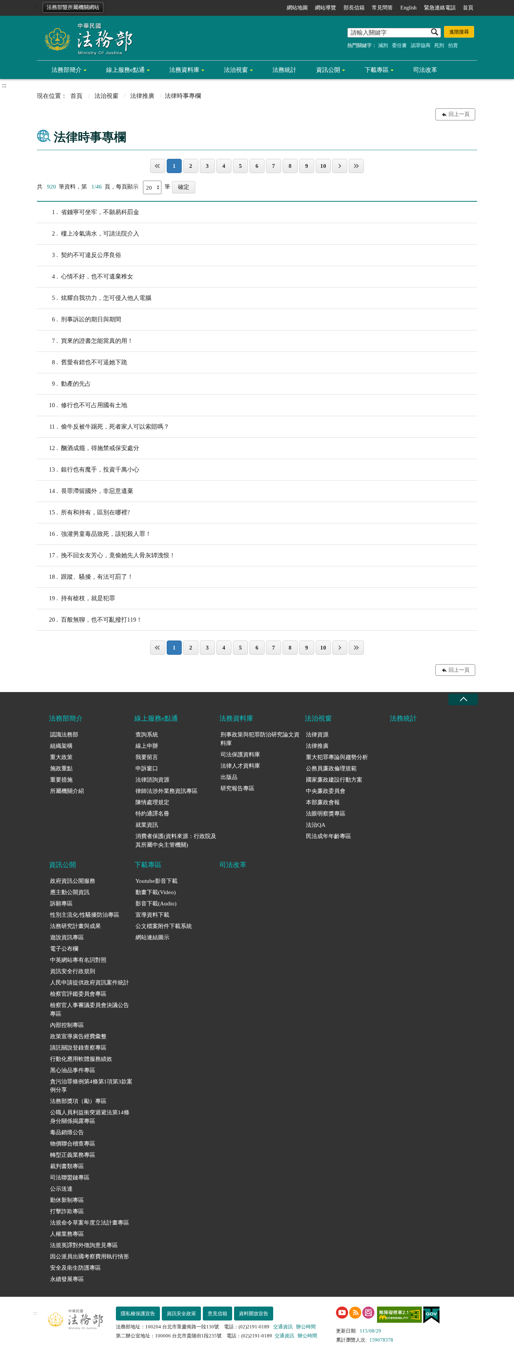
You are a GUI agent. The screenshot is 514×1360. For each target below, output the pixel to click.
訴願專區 (61, 904)
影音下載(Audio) (155, 904)
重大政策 (61, 757)
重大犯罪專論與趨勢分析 (337, 757)
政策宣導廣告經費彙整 (78, 1036)
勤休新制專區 (67, 1200)
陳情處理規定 (152, 802)
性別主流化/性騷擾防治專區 (84, 915)
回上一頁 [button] (459, 114)
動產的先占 (71, 383)
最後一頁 (356, 166)
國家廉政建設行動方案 (334, 780)
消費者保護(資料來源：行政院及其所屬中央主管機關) (175, 840)
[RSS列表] (355, 1313)
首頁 (468, 8)
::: (35, 6)
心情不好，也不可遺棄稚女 (92, 276)
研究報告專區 (237, 788)
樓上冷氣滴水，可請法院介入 (95, 233)
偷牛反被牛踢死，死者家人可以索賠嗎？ (109, 426)
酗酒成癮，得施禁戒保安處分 (94, 448)
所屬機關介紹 (67, 791)
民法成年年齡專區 (328, 836)
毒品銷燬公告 (67, 1132)
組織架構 (61, 746)
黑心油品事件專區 (72, 1070)
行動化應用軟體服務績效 (81, 1059)
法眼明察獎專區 (325, 814)
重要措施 (61, 780)
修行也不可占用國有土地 (88, 405)
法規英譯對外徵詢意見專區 (84, 1245)
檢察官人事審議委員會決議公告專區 (89, 1009)
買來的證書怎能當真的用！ (92, 341)
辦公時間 (306, 1327)
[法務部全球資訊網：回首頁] (86, 38)
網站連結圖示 (152, 937)
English (408, 8)
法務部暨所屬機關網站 (73, 7)
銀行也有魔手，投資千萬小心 (94, 469)
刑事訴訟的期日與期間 (86, 319)
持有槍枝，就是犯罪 (82, 598)
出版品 (229, 777)
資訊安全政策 (181, 1313)
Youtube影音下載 (156, 881)
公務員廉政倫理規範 (331, 768)
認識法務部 (64, 735)
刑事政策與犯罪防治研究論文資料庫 (260, 739)
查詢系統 (146, 735)
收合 (463, 699)
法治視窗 (236, 70)
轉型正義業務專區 (72, 1155)
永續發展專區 (67, 1279)
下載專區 (377, 70)
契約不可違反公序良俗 (86, 255)
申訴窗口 (146, 768)
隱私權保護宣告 (138, 1313)
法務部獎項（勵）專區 (78, 1101)
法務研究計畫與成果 (75, 926)
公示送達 (61, 1189)
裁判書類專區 (67, 1166)
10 (323, 166)
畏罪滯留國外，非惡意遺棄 (91, 491)
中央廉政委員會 (325, 791)
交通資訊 (283, 1327)
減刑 (383, 45)
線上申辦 (146, 746)
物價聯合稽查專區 (72, 1144)
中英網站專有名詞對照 (78, 960)
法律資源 (317, 735)
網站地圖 (297, 8)
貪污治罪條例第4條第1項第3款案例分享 (91, 1086)
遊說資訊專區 (67, 937)
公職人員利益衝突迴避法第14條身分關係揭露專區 (89, 1116)
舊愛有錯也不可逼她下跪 (89, 362)
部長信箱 (354, 8)
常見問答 (382, 8)
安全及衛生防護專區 (75, 1268)
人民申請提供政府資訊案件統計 (89, 983)
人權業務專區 (67, 1234)
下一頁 (339, 166)
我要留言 (146, 757)
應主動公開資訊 (70, 892)
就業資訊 (146, 825)
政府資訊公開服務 (72, 881)
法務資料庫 (184, 70)
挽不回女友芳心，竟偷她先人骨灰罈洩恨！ (112, 555)
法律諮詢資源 (152, 780)
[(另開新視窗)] (342, 1313)
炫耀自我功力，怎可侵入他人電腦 (101, 298)
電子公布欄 (64, 949)
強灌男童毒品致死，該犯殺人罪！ (100, 534)
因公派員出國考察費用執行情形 (89, 1257)
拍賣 (453, 45)
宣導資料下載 (152, 915)
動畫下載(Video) (155, 892)
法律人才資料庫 (240, 766)
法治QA (315, 825)
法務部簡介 (67, 70)
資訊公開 (328, 70)
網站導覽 (325, 8)
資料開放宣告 (253, 1313)
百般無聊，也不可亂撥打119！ (95, 619)
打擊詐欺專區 (67, 1211)
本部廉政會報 (323, 802)
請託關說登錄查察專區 (78, 1048)
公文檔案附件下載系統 (163, 926)
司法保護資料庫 (240, 754)
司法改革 (425, 70)
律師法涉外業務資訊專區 (166, 791)
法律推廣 (142, 96)
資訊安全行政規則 (72, 971)
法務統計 (284, 70)
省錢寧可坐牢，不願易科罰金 (95, 212)
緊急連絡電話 (440, 8)
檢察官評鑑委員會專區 (78, 994)
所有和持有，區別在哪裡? (89, 512)
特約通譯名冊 (152, 814)
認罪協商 (420, 45)
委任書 (399, 45)
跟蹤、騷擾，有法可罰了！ (91, 577)
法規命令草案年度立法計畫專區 (89, 1223)
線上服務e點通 (125, 70)
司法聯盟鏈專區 (70, 1177)
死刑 (439, 45)
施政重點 (61, 768)
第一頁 (157, 166)
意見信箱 (217, 1313)
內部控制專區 (67, 1025)
